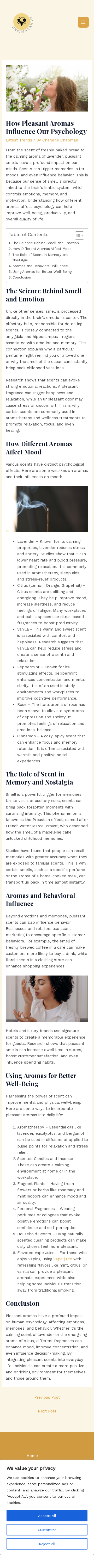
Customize (47, 1530)
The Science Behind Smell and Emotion (45, 243)
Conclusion (22, 277)
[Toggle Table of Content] (77, 235)
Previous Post (47, 1397)
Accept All (47, 1516)
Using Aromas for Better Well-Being (42, 272)
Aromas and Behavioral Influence (40, 266)
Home (32, 1455)
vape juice (63, 1259)
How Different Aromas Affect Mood (42, 249)
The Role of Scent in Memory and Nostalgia (40, 257)
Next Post (47, 1411)
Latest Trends (19, 140)
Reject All (47, 1544)
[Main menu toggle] (83, 22)
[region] (47, 1507)
